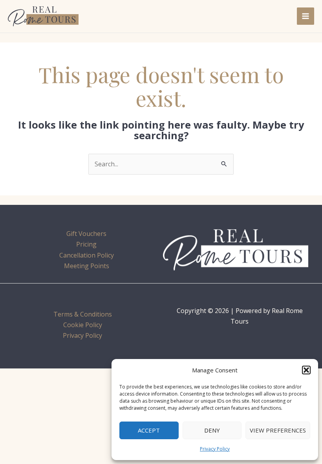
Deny (212, 430)
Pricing (86, 244)
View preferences (278, 430)
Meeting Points (86, 265)
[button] (306, 370)
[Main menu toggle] (305, 16)
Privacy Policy (215, 449)
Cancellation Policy (86, 255)
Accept (149, 430)
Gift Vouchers (86, 233)
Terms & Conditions (82, 314)
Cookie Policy (82, 324)
